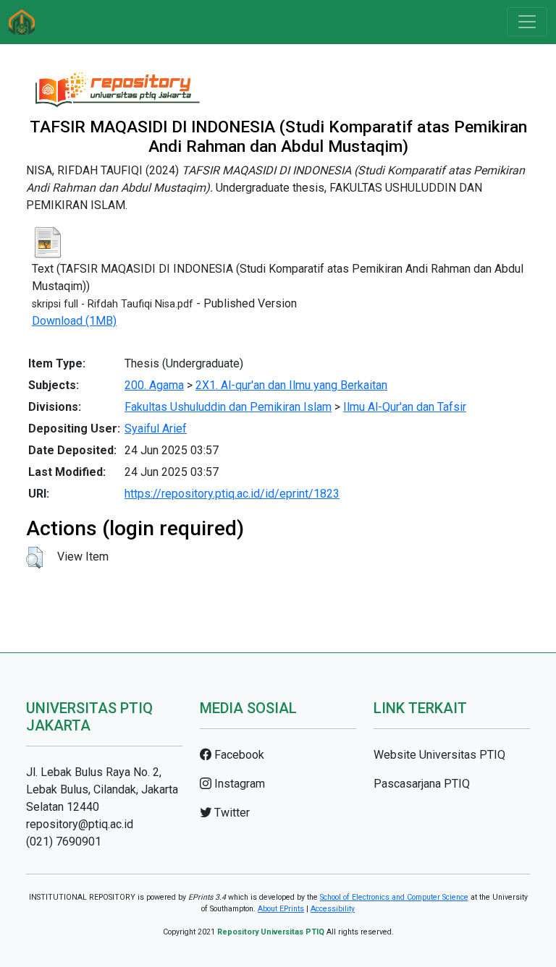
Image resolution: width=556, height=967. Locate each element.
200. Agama (154, 385)
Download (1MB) (74, 321)
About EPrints (281, 908)
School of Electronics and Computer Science (394, 897)
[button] (34, 557)
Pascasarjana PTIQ (422, 784)
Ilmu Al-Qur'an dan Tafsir (404, 407)
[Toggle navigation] (527, 21)
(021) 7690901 (63, 841)
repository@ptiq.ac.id (79, 824)
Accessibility (333, 908)
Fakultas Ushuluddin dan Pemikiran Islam (228, 407)
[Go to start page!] (22, 22)
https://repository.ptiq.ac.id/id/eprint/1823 (232, 493)
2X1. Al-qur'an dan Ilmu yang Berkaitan (291, 385)
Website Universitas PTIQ (439, 755)
